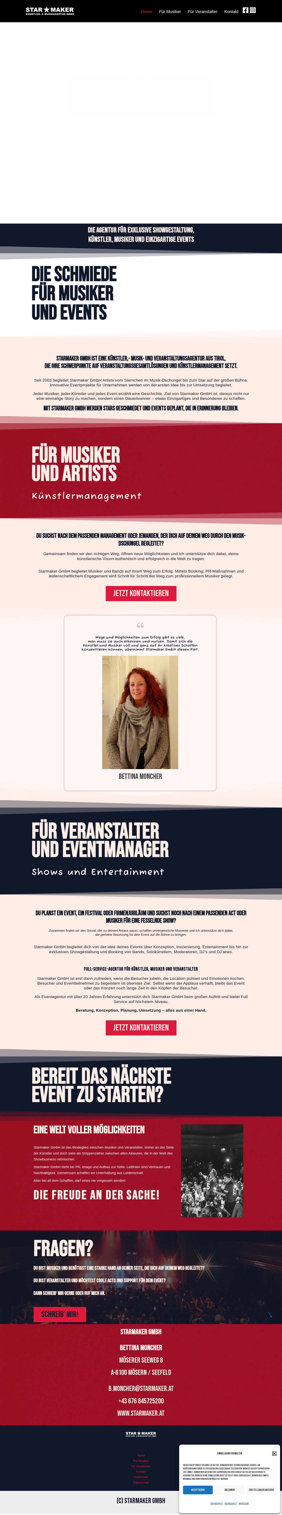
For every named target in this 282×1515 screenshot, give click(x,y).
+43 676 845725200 (141, 1401)
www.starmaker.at (141, 1413)
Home (146, 11)
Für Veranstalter (202, 11)
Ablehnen (230, 1490)
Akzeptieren (197, 1490)
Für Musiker (170, 11)
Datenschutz (217, 1503)
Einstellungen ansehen (261, 1490)
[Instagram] (253, 10)
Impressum (244, 1503)
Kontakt (231, 11)
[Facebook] (245, 10)
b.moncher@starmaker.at (141, 1388)
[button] (274, 1454)
